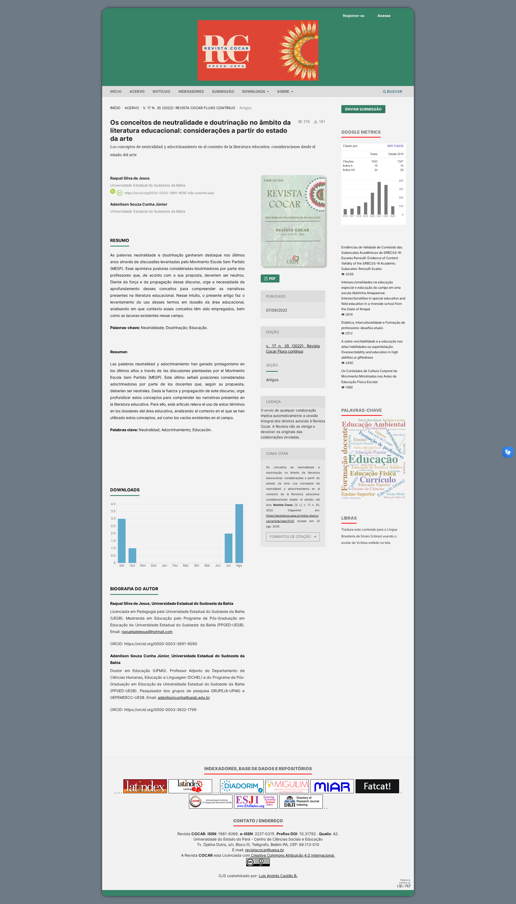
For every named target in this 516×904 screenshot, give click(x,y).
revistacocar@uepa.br (264, 850)
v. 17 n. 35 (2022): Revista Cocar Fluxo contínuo (189, 108)
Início (115, 91)
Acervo (137, 91)
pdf (272, 278)
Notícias (161, 91)
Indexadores (191, 91)
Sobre (283, 91)
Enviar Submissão (363, 109)
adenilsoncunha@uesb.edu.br (184, 697)
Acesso (384, 15)
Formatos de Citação (290, 536)
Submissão (223, 91)
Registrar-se (353, 15)
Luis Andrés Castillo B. (278, 875)
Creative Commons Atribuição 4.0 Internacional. (292, 855)
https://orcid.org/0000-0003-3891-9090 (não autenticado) (169, 193)
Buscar (394, 91)
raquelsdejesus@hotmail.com (147, 631)
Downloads (254, 91)
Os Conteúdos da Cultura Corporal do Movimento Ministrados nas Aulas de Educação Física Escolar (369, 376)
